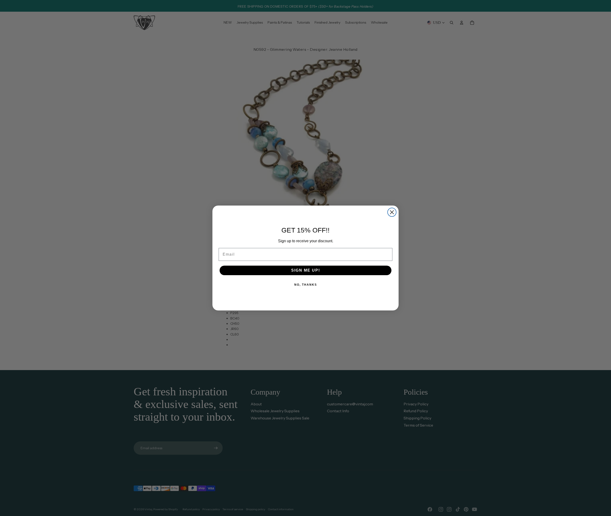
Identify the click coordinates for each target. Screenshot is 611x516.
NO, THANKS (305, 284)
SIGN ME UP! (305, 270)
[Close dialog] (392, 212)
